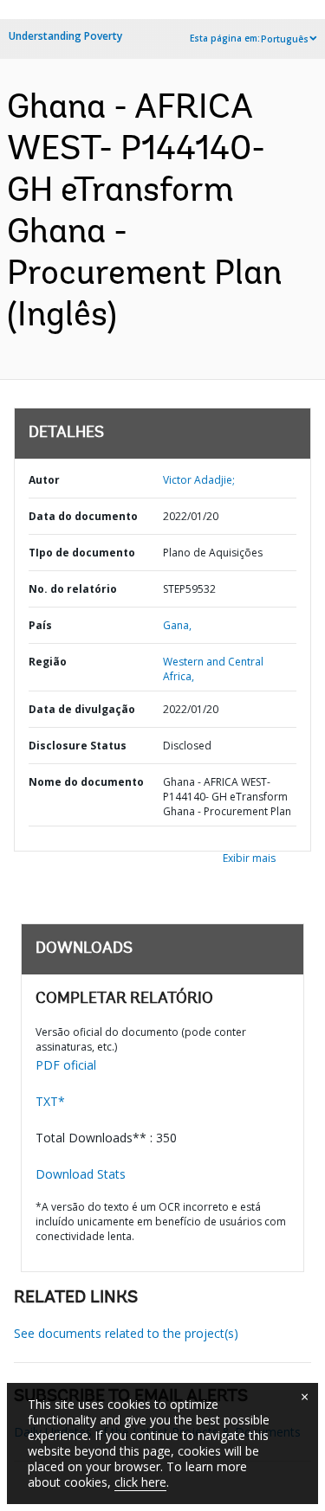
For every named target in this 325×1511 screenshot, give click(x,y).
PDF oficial (66, 1065)
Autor (44, 480)
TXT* (50, 1101)
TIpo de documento (82, 552)
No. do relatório (73, 589)
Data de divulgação (82, 709)
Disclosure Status (78, 745)
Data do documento (83, 516)
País (40, 625)
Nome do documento (86, 782)
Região (48, 661)
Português (285, 39)
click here (140, 1482)
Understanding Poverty (65, 36)
